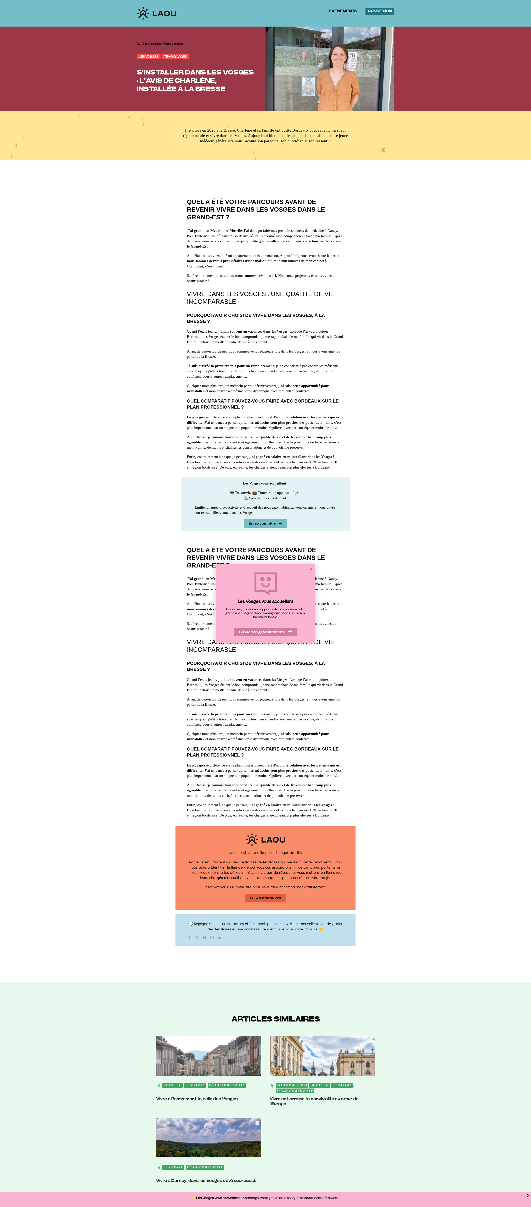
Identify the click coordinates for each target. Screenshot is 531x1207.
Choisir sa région (292, 1085)
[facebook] (189, 937)
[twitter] (197, 937)
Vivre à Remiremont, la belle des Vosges (197, 1099)
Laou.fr (234, 852)
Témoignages (175, 56)
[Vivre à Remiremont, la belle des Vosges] (208, 1038)
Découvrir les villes (227, 1085)
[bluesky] (204, 937)
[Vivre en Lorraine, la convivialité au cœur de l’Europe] (322, 1038)
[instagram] (212, 937)
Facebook (258, 923)
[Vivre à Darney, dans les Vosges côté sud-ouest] (208, 1120)
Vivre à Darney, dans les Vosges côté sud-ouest (206, 1181)
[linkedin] (219, 937)
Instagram (235, 923)
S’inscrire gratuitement (261, 632)
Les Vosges (148, 56)
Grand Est (173, 1085)
